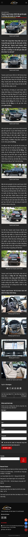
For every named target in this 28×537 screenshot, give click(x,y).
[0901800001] (26, 520)
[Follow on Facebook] (2, 517)
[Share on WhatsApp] (7, 388)
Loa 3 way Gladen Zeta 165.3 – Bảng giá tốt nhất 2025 (12, 476)
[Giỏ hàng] (26, 2)
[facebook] (26, 526)
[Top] (26, 530)
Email (3, 429)
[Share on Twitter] (12, 388)
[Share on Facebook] (10, 388)
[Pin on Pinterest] (18, 388)
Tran (1, 494)
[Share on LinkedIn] (20, 388)
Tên (2, 422)
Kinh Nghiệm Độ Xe (5, 12)
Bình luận (3, 410)
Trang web (3, 435)
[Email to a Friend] (15, 388)
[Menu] (2, 2)
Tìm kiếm (2, 456)
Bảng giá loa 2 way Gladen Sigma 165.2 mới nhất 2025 (12, 478)
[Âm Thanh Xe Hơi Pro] (14, 2)
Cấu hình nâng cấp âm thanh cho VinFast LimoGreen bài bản (13, 469)
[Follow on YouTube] (5, 517)
